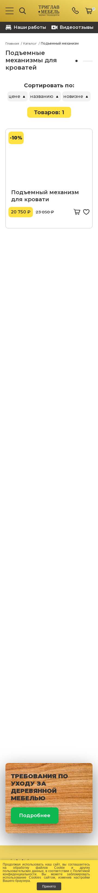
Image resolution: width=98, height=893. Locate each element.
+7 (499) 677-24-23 (76, 11)
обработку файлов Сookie (39, 867)
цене (14, 96)
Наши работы (30, 27)
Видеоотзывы (76, 27)
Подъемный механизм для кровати (45, 196)
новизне (73, 96)
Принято (49, 886)
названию (41, 96)
